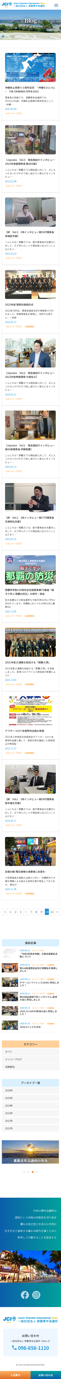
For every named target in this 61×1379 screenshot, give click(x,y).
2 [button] (28, 1171)
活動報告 (10, 1066)
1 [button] (24, 1171)
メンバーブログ (13, 1059)
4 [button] (37, 1171)
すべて (8, 1051)
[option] (30, 1152)
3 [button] (32, 1171)
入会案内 (15, 1375)
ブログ (12, 36)
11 (52, 912)
